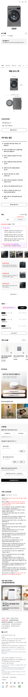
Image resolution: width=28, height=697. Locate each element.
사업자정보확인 (4, 659)
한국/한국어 (4, 679)
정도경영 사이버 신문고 (15, 626)
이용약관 (7, 618)
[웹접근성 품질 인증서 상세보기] (19, 686)
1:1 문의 (2, 637)
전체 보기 (24, 340)
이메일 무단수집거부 (14, 618)
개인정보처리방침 (4, 620)
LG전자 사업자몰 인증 (5, 626)
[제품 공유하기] (26, 33)
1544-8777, (16, 645)
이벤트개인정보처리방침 (13, 620)
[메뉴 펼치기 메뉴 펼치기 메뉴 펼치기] (26, 65)
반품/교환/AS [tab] (9, 495)
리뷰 (7, 65)
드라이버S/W (20, 433)
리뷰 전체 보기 (13, 294)
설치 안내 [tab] (15, 495)
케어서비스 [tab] (20, 219)
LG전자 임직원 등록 (18, 622)
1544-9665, (20, 642)
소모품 (19, 65)
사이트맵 (3, 618)
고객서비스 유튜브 (5, 677)
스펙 (2, 65)
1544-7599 (18, 640)
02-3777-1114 (12, 635)
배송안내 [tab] (3, 495)
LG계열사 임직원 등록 (5, 624)
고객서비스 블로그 (13, 677)
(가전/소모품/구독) (19, 638)
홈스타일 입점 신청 (5, 628)
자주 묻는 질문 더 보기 (14, 204)
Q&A (14, 65)
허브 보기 (17, 395)
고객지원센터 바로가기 (14, 480)
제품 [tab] (8, 219)
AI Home (25, 65)
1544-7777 (6, 643)
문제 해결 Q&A (7, 433)
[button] (19, 1)
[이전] (12, 28)
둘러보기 (16, 391)
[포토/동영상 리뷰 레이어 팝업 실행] (4, 254)
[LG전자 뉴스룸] (14, 683)
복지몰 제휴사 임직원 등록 (16, 624)
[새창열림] (2, 683)
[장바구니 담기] (11, 353)
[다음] (15, 28)
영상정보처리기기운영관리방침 (7, 622)
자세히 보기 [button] (15, 441)
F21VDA (4, 35)
